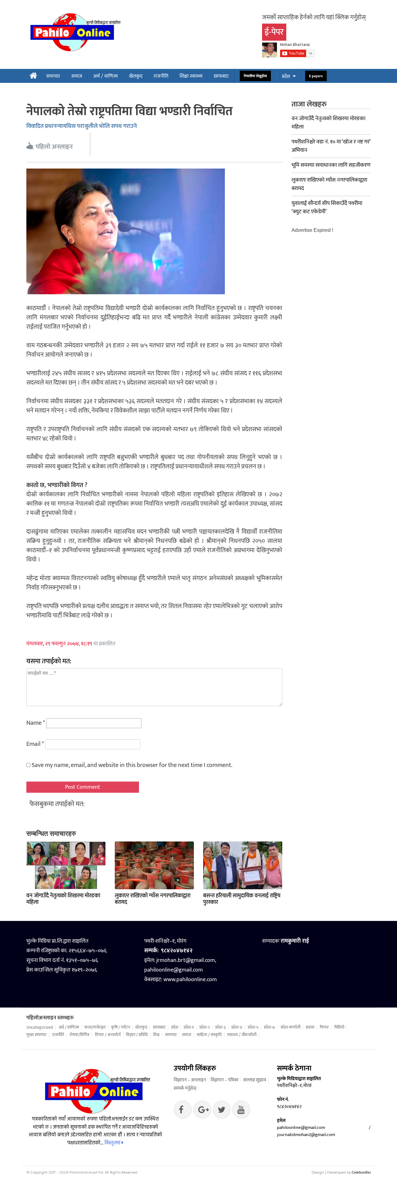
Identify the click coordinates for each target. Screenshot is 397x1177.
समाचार (53, 76)
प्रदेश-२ (204, 1027)
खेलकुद (135, 76)
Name (35, 723)
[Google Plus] (222, 1111)
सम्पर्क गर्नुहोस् (185, 1088)
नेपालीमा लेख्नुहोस (255, 76)
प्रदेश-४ (236, 1027)
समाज (76, 76)
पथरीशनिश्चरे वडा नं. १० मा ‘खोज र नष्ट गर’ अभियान (331, 146)
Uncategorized (39, 1027)
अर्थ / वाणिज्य (105, 76)
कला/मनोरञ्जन (94, 1027)
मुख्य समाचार (36, 1034)
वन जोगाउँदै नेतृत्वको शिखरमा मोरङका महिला (63, 899)
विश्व (156, 1034)
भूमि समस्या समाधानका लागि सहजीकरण (331, 165)
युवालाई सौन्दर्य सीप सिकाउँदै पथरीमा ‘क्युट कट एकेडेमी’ (327, 207)
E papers (316, 76)
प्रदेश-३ (220, 1027)
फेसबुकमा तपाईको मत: (57, 804)
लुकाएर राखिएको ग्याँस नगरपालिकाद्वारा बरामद (152, 899)
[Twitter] (202, 1111)
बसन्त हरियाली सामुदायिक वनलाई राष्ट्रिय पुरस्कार (241, 899)
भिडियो (339, 1027)
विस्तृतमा (113, 1143)
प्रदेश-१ (189, 1027)
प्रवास (310, 1027)
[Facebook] (183, 1111)
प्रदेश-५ (253, 1027)
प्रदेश (286, 76)
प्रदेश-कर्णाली (291, 1027)
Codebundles (361, 1172)
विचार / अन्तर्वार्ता (108, 1034)
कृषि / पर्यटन (120, 1027)
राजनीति (161, 76)
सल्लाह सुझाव (254, 1080)
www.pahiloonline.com (190, 979)
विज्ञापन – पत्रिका (225, 1080)
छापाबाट (221, 76)
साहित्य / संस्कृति (209, 1034)
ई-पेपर (274, 32)
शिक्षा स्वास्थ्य (191, 76)
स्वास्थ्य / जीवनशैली (241, 1034)
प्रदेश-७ (269, 1027)
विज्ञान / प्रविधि (137, 1034)
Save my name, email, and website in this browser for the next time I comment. (132, 765)
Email (35, 744)
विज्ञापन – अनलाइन (190, 1080)
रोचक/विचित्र (79, 1034)
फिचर (324, 1027)
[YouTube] (241, 1111)
